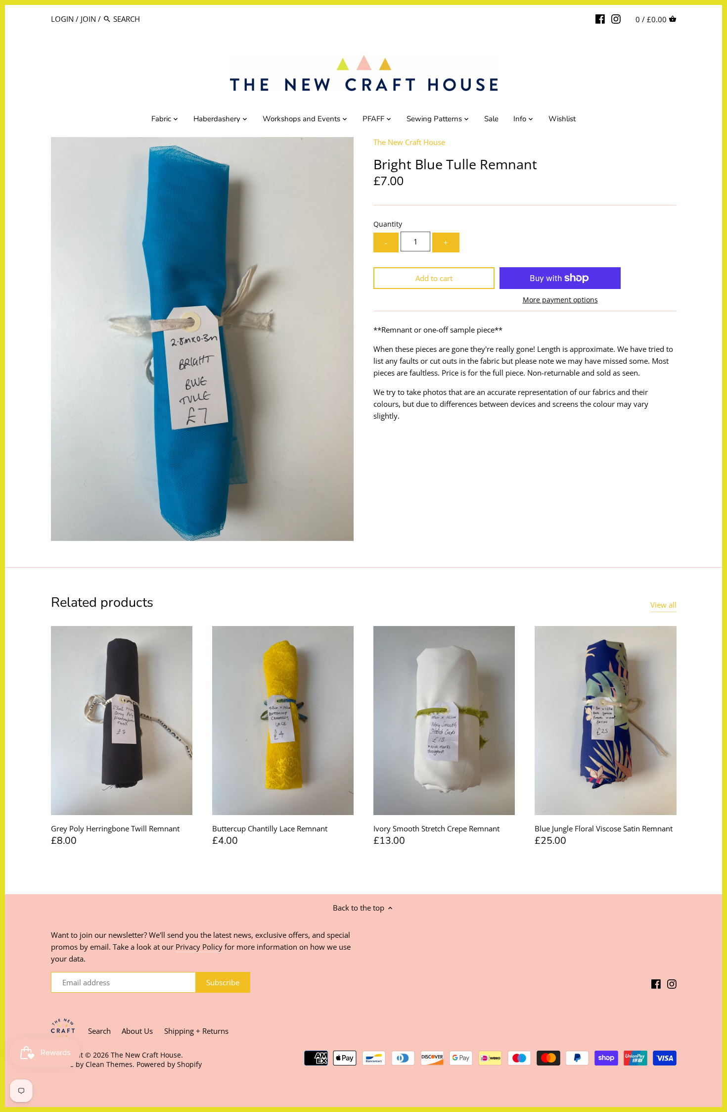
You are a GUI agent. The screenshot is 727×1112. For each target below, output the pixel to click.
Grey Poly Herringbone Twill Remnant (115, 828)
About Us (137, 1031)
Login (62, 19)
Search (99, 1031)
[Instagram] (616, 18)
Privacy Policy (199, 947)
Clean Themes (109, 1064)
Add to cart (434, 278)
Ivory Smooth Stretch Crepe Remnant (436, 828)
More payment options (560, 299)
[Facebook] (600, 18)
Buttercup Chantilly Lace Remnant (269, 828)
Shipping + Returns (196, 1031)
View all (663, 605)
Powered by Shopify (169, 1064)
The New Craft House (409, 142)
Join (88, 19)
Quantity (387, 224)
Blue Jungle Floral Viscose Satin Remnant (604, 828)
